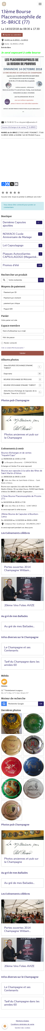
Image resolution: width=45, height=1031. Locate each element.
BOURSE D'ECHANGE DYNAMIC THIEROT (22, 385)
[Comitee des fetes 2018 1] (22, 87)
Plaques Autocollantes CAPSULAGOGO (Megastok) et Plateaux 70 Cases (20, 255)
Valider (22, 353)
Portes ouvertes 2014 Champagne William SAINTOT (17, 568)
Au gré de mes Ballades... (19, 626)
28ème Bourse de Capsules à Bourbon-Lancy (20, 515)
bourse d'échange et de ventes (14, 127)
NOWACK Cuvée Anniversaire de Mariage (17, 235)
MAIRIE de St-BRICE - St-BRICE (16, 40)
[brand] (4, 4)
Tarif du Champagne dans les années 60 (21, 663)
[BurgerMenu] (40, 4)
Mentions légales (22, 1021)
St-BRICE (32, 127)
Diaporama (22, 374)
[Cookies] (5, 1026)
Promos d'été (11, 265)
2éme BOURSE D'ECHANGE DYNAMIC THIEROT (22, 366)
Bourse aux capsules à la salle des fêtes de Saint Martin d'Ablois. (21, 472)
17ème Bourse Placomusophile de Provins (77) (21, 497)
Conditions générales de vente (22, 1024)
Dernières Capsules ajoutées (14, 224)
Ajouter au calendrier (12, 35)
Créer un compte (6, 348)
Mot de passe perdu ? (18, 348)
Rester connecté (10, 343)
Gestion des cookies (22, 1028)
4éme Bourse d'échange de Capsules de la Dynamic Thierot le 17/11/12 (22, 392)
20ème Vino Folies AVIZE (19, 605)
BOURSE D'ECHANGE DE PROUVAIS (22, 379)
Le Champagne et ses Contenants (17, 649)
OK (41, 280)
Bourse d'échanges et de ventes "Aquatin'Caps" (16, 454)
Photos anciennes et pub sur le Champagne (21, 436)
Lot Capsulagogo (13, 245)
